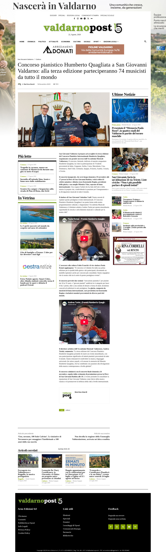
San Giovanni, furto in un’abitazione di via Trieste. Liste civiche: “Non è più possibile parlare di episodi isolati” (129, 181)
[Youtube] (81, 18)
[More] (146, 83)
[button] (145, 41)
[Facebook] (74, 18)
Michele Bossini (126, 125)
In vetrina (23, 223)
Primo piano (116, 125)
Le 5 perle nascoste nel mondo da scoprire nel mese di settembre (34, 227)
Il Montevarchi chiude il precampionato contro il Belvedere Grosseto (132, 214)
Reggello (21, 479)
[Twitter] (88, 18)
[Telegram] (84, 18)
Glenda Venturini (30, 479)
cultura (68, 410)
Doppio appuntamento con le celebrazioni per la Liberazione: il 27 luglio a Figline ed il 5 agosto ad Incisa (75, 474)
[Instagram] (77, 18)
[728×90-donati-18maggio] (83, 49)
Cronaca (23, 165)
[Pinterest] (130, 83)
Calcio (125, 197)
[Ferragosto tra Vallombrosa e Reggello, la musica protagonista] (28, 461)
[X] (125, 83)
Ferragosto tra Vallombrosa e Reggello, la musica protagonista (26, 473)
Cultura (38, 59)
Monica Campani (53, 481)
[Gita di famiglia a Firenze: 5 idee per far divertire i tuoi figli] (37, 240)
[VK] (135, 83)
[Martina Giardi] (20, 84)
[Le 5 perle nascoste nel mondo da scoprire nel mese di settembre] (37, 213)
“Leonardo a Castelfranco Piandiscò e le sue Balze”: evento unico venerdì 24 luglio (99, 473)
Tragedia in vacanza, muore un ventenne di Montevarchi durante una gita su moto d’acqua (36, 169)
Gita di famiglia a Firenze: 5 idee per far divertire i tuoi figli (36, 253)
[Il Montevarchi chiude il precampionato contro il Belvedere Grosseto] (116, 214)
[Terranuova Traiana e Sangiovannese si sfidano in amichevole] (116, 201)
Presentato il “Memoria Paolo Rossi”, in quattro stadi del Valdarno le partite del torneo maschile (128, 132)
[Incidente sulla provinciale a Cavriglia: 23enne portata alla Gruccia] (116, 227)
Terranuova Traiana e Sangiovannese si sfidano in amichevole (133, 201)
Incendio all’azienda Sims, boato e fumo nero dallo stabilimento (35, 180)
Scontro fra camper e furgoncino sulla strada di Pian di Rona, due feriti (37, 190)
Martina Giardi (29, 84)
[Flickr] (91, 18)
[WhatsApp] (140, 83)
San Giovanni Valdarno (26, 59)
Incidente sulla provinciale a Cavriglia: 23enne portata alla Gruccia (134, 227)
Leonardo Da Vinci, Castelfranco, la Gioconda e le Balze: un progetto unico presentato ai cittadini (51, 474)
